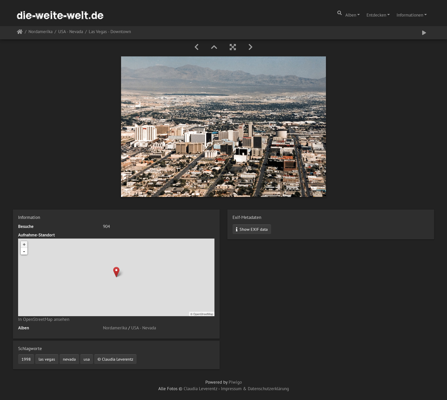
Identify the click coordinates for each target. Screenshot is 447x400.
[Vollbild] (233, 47)
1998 (26, 359)
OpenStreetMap (203, 314)
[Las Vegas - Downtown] (116, 272)
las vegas (47, 359)
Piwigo (235, 382)
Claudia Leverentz (200, 388)
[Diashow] (424, 32)
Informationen (410, 15)
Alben (350, 15)
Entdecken (376, 15)
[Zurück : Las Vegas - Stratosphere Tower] (196, 47)
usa (87, 359)
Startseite (20, 32)
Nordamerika (40, 31)
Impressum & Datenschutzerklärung (255, 388)
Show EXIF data (253, 229)
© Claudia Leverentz (115, 359)
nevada (69, 359)
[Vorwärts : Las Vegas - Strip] (250, 47)
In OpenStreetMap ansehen (43, 319)
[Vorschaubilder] (214, 47)
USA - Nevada (70, 31)
